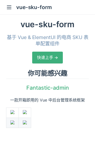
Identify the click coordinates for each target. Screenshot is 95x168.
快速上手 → (47, 57)
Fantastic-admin (47, 87)
